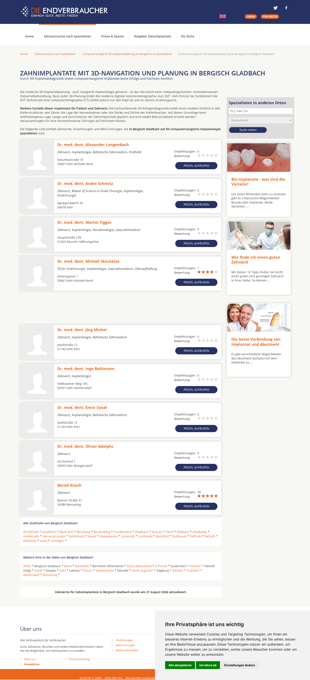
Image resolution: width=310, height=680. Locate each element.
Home (24, 54)
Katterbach (77, 536)
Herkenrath (31, 536)
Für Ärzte (187, 36)
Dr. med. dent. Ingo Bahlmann (86, 368)
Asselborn (49, 532)
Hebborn (183, 532)
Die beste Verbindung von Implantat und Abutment (255, 342)
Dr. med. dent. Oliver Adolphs (85, 446)
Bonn (68, 566)
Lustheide (145, 536)
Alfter (27, 566)
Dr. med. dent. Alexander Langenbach (93, 144)
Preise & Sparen (112, 36)
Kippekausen (108, 536)
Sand (43, 541)
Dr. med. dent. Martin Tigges (84, 222)
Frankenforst (123, 532)
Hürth (38, 570)
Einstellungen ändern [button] (239, 665)
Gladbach (141, 532)
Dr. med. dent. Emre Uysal (82, 407)
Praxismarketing (79, 659)
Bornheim (82, 566)
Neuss (87, 570)
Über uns (30, 659)
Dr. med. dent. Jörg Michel (82, 329)
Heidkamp (200, 532)
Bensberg (83, 532)
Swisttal (177, 570)
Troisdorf (193, 570)
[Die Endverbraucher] (67, 11)
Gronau (157, 532)
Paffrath (195, 536)
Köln (62, 570)
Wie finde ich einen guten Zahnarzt (255, 260)
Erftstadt (161, 566)
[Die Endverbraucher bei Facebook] (286, 8)
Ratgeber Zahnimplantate (152, 36)
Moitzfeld (162, 536)
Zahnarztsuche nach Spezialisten (67, 36)
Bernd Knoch (69, 485)
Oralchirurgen (124, 640)
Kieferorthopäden (127, 650)
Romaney (29, 541)
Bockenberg (102, 532)
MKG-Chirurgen (125, 645)
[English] (223, 16)
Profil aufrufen (196, 166)
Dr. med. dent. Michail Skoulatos (88, 261)
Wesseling (50, 575)
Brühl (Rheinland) (139, 566)
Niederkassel (105, 570)
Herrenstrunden (54, 536)
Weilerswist (31, 575)
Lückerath (128, 536)
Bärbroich (66, 532)
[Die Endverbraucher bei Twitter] (276, 8)
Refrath (210, 536)
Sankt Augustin (142, 570)
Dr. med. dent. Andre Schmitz (85, 183)
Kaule (92, 536)
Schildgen (57, 541)
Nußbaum (179, 536)
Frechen (195, 566)
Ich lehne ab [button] (208, 665)
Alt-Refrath (31, 532)
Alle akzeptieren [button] (180, 665)
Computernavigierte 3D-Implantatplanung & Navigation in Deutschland (127, 54)
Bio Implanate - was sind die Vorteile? (258, 182)
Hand (169, 532)
